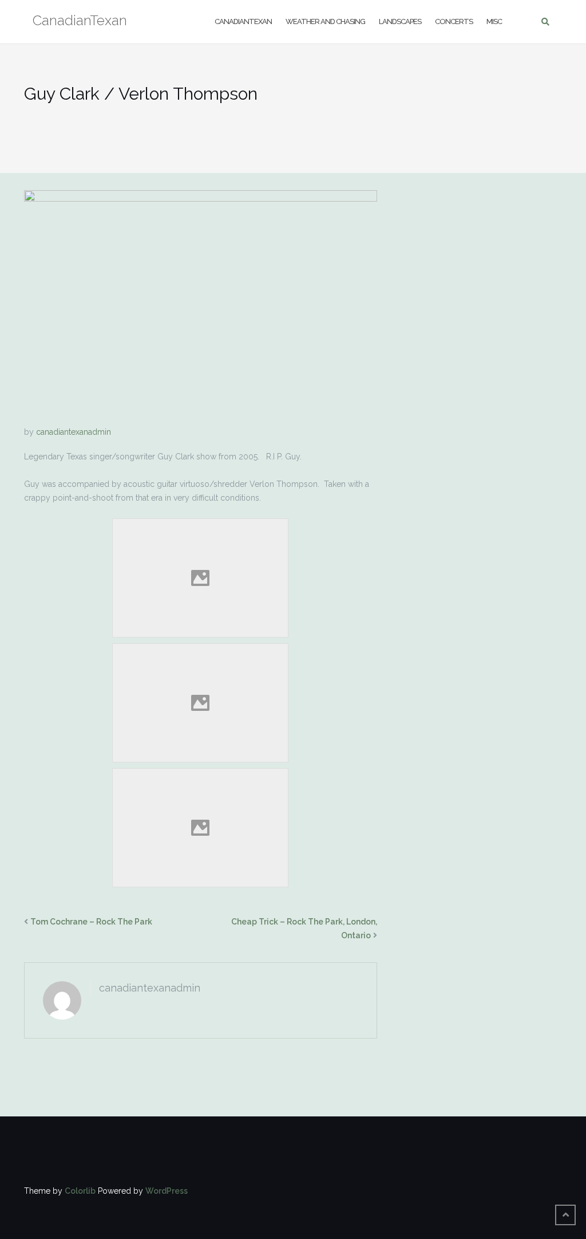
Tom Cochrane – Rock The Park (91, 921)
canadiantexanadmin (73, 431)
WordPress (166, 1190)
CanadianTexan (243, 21)
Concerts (454, 21)
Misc (494, 21)
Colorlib (80, 1190)
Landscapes (400, 21)
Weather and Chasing (325, 21)
